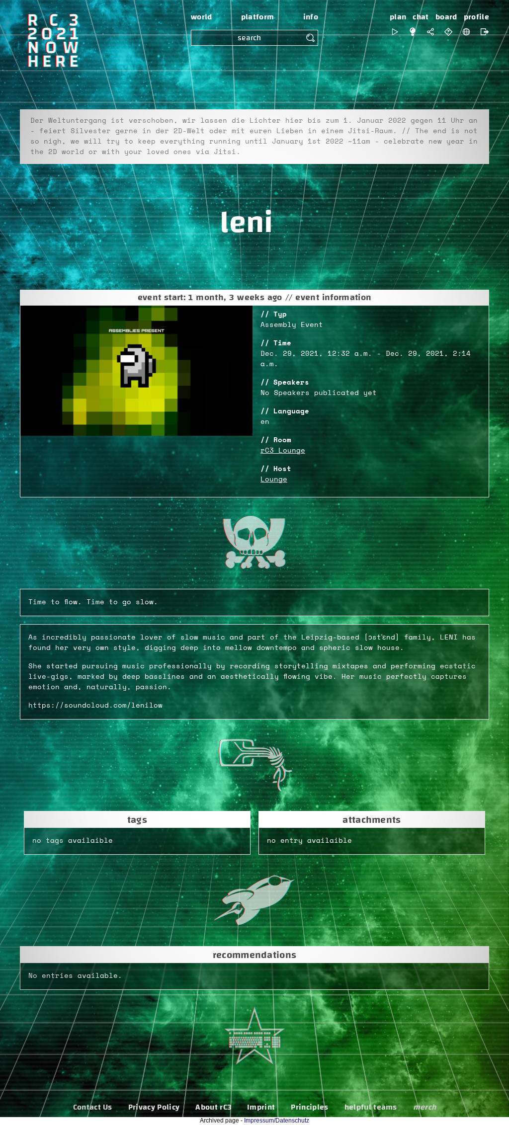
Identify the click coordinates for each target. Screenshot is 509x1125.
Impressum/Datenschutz (276, 1120)
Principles (309, 1107)
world (201, 16)
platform (257, 16)
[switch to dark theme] (413, 32)
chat (420, 17)
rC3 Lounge (282, 450)
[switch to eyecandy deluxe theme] (395, 32)
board (446, 17)
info (310, 16)
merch (424, 1107)
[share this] (430, 32)
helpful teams (370, 1107)
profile (476, 17)
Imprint (261, 1107)
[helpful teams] (448, 32)
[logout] (482, 32)
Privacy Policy (153, 1107)
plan (398, 17)
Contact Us (92, 1107)
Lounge (273, 479)
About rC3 (213, 1107)
